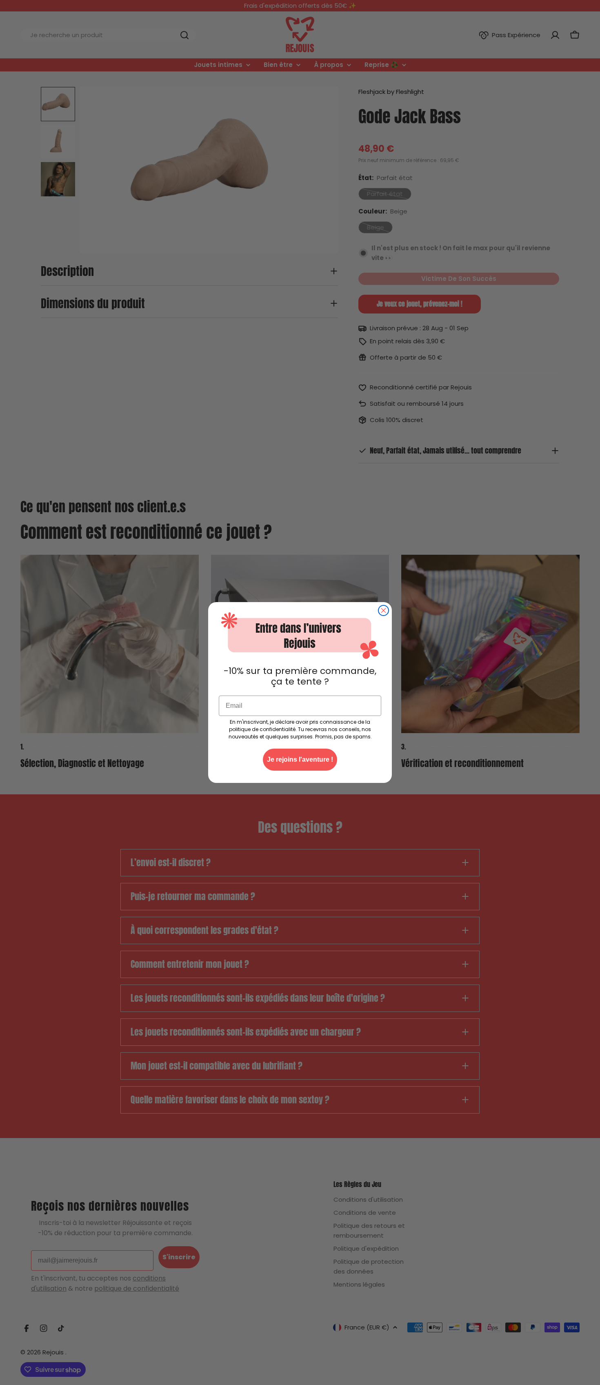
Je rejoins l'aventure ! (300, 759)
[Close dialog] (383, 610)
